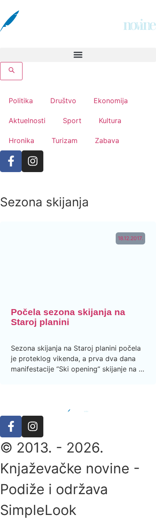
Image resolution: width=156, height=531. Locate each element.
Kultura (110, 120)
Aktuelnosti (27, 120)
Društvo (63, 100)
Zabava (107, 140)
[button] (78, 55)
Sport (72, 120)
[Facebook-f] (11, 161)
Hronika (21, 140)
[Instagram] (32, 161)
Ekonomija (111, 100)
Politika (21, 100)
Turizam (65, 140)
